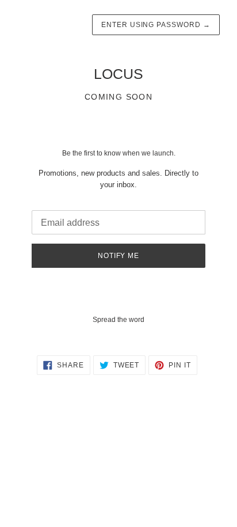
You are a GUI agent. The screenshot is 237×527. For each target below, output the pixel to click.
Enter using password (156, 25)
